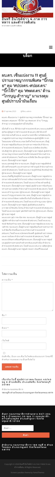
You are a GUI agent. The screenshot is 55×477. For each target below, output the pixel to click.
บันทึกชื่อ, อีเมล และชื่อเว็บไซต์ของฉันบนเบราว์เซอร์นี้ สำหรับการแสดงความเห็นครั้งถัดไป (27, 358)
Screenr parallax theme (20, 472)
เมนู (49, 47)
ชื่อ (4, 315)
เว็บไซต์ (5, 340)
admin (28, 111)
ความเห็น (7, 280)
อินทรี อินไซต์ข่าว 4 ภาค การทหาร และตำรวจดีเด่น (24, 20)
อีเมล (5, 328)
